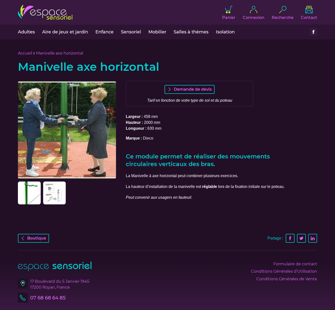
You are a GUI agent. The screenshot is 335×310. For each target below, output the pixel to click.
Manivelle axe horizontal (59, 53)
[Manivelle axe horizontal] (67, 130)
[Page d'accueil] (45, 12)
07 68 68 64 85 (47, 298)
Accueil (25, 53)
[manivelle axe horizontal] (54, 193)
